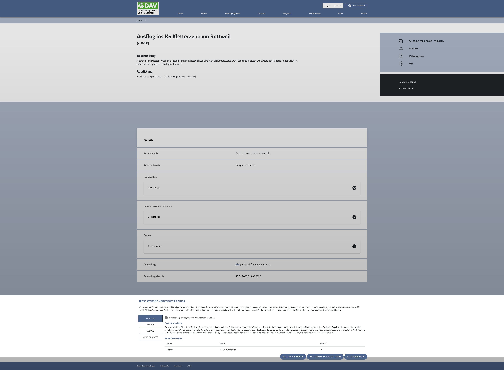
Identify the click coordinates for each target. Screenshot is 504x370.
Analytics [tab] (150, 318)
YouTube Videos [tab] (150, 337)
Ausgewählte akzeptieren (325, 357)
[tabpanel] (265, 334)
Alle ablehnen (355, 357)
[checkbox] (265, 317)
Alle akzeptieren (293, 357)
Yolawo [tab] (150, 330)
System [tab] (150, 324)
